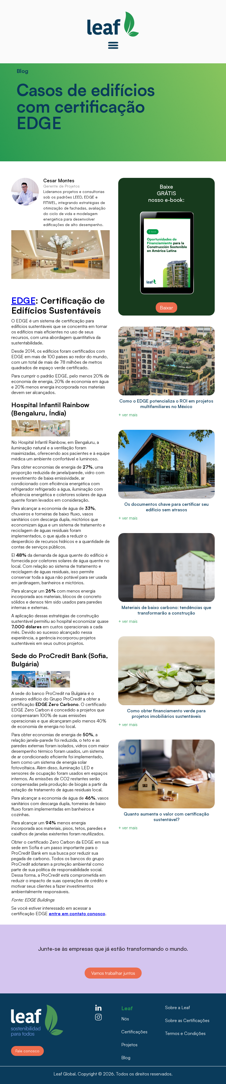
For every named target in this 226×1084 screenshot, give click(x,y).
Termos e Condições (185, 1033)
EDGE (23, 300)
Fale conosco (27, 1050)
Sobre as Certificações (187, 1020)
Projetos (129, 1044)
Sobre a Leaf (177, 1007)
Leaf (127, 1007)
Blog (125, 1057)
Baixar (166, 308)
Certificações (134, 1031)
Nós (125, 1018)
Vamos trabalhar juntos (113, 973)
